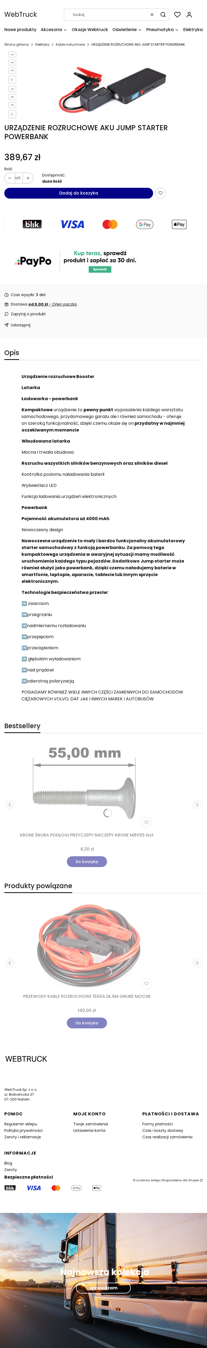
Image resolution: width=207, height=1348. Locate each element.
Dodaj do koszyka (78, 193)
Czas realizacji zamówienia (167, 1137)
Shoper (193, 1180)
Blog (8, 1163)
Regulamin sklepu (20, 1124)
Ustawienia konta (89, 1130)
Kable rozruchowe (70, 44)
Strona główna (16, 44)
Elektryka (42, 44)
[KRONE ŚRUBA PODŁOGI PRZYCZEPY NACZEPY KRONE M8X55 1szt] (86, 786)
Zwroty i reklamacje (22, 1137)
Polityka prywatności (23, 1130)
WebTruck (20, 14)
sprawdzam (104, 1288)
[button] (163, 14)
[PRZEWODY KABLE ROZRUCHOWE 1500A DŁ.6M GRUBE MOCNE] (86, 944)
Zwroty (10, 1169)
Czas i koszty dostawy (162, 1130)
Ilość (8, 169)
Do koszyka (87, 861)
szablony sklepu (148, 1180)
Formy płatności (157, 1124)
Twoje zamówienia (90, 1124)
